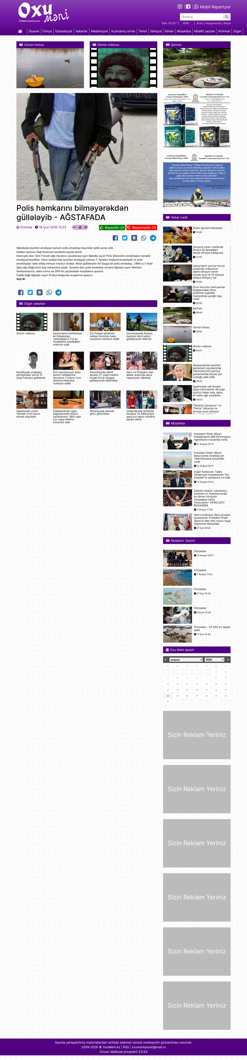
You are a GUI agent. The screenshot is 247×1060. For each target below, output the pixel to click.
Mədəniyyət (99, 31)
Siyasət (34, 31)
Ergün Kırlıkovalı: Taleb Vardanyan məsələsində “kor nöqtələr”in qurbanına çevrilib (212, 474)
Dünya (47, 31)
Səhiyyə (156, 31)
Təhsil (143, 31)
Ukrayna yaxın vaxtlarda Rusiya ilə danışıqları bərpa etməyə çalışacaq (208, 250)
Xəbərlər (81, 31)
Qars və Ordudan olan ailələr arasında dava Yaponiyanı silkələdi (139, 375)
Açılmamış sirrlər (123, 31)
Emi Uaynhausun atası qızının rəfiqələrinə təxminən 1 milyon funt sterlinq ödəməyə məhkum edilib (67, 378)
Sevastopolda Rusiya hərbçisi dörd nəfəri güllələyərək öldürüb (139, 336)
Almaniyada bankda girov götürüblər (102, 412)
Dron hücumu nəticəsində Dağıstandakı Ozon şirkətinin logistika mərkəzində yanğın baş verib (209, 293)
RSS (126, 1047)
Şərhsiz (197, 308)
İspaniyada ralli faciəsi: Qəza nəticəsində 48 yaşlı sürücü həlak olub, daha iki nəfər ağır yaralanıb (209, 391)
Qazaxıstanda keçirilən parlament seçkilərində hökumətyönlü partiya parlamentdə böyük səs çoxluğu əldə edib (207, 371)
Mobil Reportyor (215, 6)
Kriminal (224, 31)
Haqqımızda (213, 23)
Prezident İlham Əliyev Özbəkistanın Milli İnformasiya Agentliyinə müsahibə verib (212, 436)
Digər (237, 31)
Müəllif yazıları (204, 31)
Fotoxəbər (200, 551)
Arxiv (200, 23)
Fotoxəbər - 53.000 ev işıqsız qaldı (212, 628)
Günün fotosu (201, 327)
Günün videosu (25, 333)
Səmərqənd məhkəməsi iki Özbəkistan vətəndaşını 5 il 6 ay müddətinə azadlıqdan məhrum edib (67, 339)
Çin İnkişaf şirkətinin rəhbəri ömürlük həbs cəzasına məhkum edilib (104, 336)
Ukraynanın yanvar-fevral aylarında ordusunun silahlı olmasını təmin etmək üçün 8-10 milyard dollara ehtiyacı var (209, 271)
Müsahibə (184, 31)
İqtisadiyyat (63, 31)
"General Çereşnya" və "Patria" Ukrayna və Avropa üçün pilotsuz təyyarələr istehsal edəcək (207, 411)
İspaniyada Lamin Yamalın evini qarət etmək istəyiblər (28, 413)
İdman (169, 31)
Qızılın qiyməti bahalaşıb (207, 228)
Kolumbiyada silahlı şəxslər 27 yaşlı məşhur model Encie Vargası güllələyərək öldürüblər (104, 376)
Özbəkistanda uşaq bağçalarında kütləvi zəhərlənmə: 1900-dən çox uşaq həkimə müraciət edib (67, 416)
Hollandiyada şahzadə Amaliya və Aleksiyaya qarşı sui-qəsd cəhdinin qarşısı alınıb (140, 415)
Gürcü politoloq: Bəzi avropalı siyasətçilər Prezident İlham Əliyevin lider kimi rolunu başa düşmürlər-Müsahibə (212, 519)
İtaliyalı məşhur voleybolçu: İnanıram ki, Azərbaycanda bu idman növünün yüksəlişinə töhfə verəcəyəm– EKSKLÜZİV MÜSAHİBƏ (211, 498)
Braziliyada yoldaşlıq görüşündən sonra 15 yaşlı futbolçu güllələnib (30, 375)
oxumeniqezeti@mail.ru (149, 1047)
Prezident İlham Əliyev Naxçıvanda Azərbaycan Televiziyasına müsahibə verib (209, 457)
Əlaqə (227, 23)
